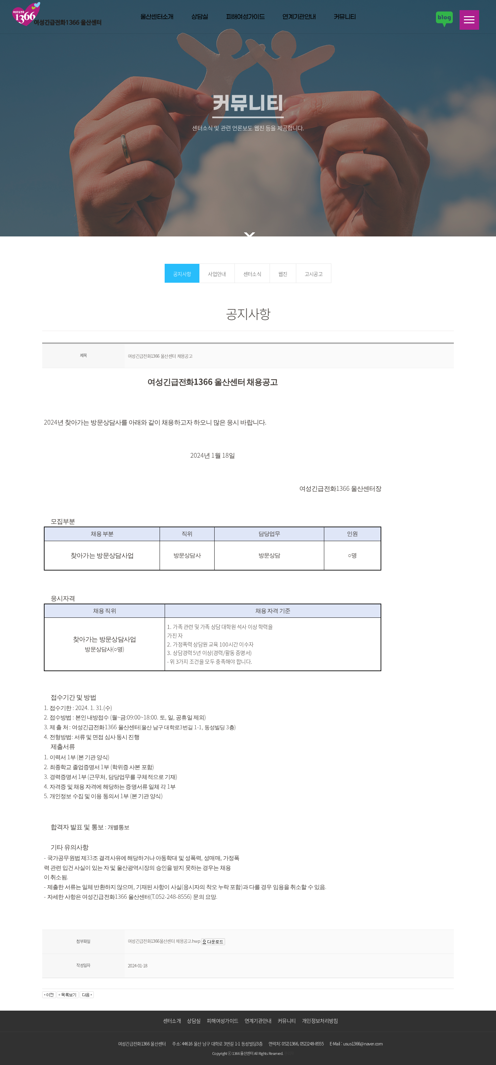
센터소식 (252, 274)
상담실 (199, 17)
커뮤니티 (345, 17)
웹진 (282, 274)
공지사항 (182, 274)
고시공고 (314, 274)
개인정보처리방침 (320, 1020)
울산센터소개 (156, 17)
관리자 (289, 1053)
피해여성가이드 (245, 17)
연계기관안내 (298, 17)
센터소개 (172, 1020)
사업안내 (217, 274)
